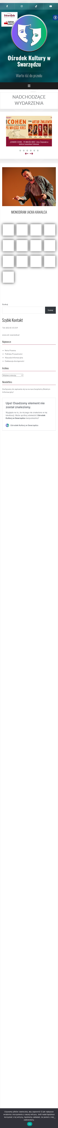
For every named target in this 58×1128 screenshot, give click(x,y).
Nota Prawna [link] (10, 350)
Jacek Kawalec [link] (49, 288)
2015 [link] (20, 288)
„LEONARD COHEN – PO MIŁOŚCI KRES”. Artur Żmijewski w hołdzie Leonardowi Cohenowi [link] (29, 142)
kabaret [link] (20, 291)
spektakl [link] (37, 291)
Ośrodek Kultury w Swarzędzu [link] (29, 61)
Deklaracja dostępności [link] (14, 361)
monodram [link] (28, 291)
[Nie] (54, 1118)
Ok (29, 1124)
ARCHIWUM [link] (28, 288)
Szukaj (5, 304)
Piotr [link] (38, 217)
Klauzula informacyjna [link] (14, 357)
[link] (7, 6)
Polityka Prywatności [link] (13, 354)
